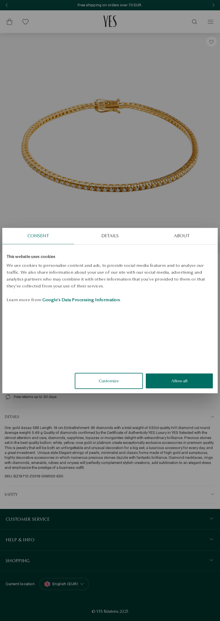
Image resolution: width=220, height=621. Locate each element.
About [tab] (182, 235)
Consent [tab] (38, 235)
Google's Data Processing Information (81, 299)
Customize (109, 380)
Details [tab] (110, 235)
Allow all (179, 380)
